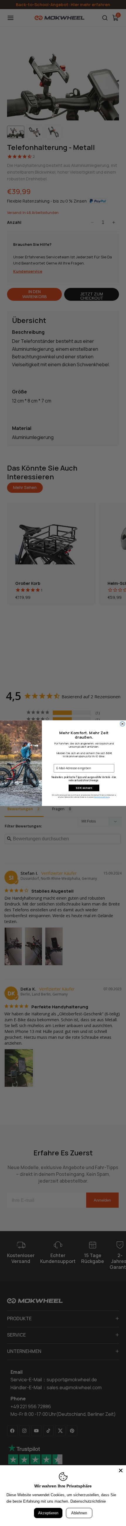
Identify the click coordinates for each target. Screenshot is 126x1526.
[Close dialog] (122, 723)
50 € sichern (84, 787)
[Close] (121, 1470)
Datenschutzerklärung (102, 797)
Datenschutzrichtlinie (88, 1501)
